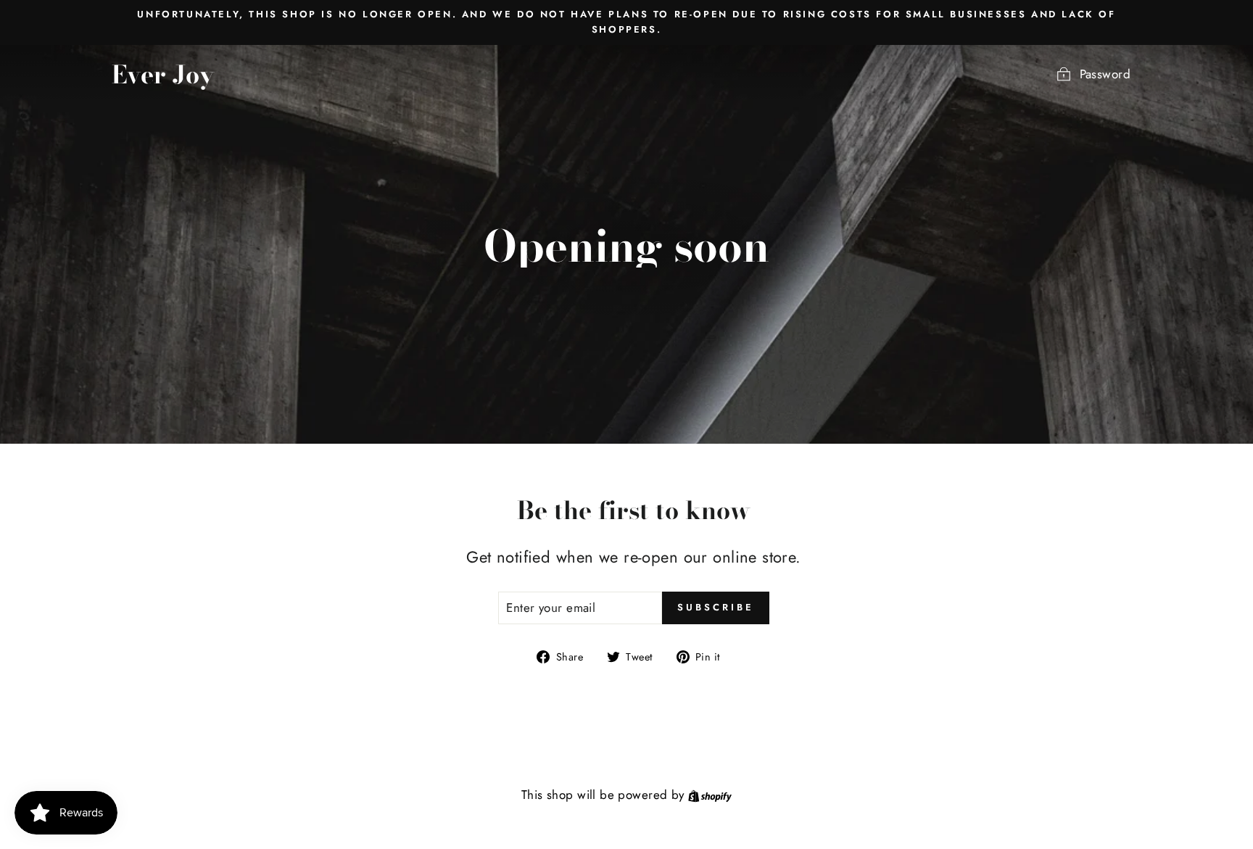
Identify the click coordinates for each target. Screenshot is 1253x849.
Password (1105, 74)
